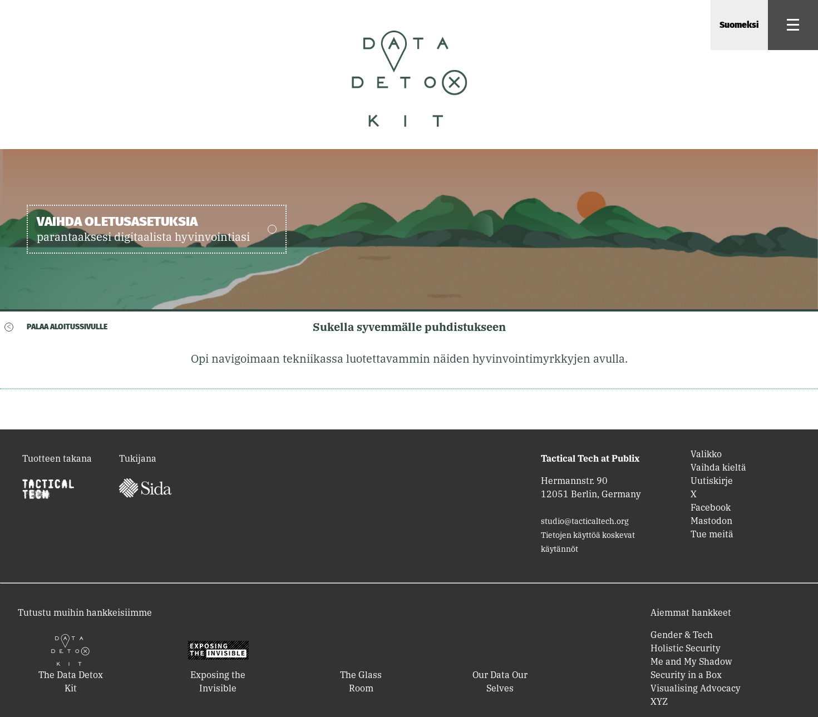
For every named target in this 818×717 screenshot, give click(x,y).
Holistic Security (686, 648)
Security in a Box (686, 674)
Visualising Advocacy (696, 688)
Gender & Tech (682, 634)
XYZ (659, 701)
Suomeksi (739, 24)
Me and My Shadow (691, 661)
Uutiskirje (712, 480)
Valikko (706, 453)
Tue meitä (712, 534)
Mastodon (711, 520)
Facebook (711, 507)
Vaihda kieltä (718, 467)
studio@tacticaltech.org (585, 521)
